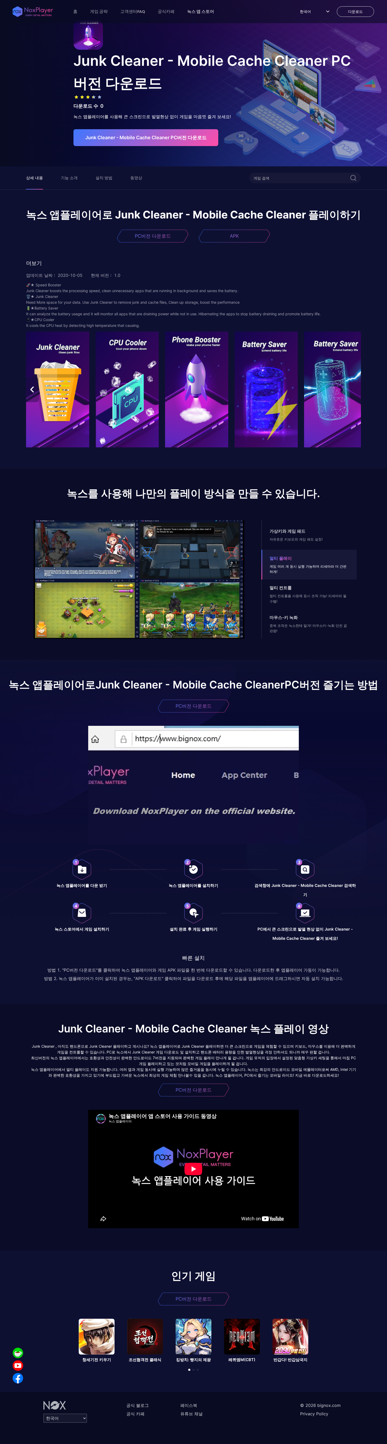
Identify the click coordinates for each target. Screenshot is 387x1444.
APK (234, 236)
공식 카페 (135, 1413)
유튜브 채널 (191, 1413)
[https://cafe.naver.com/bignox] (18, 1353)
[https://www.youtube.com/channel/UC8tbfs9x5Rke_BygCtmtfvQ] (18, 1365)
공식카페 (166, 11)
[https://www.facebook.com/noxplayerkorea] (18, 1378)
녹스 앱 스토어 (200, 11)
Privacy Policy (314, 1413)
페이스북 (188, 1405)
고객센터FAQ (132, 11)
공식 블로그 (137, 1405)
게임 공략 (99, 11)
